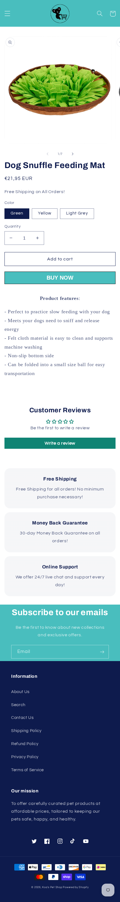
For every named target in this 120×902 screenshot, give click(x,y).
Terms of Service (27, 770)
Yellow (44, 213)
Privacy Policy (25, 757)
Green (17, 213)
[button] (7, 13)
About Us (20, 692)
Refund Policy (24, 744)
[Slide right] (72, 154)
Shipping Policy (26, 731)
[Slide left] (47, 154)
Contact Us (22, 718)
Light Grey (77, 213)
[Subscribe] (102, 652)
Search (18, 705)
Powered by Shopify (75, 887)
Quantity (12, 226)
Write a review (60, 443)
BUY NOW (60, 278)
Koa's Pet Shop (52, 887)
